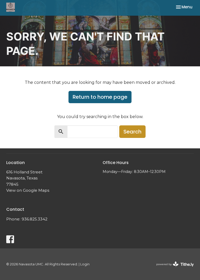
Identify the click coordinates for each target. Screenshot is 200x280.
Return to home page (100, 97)
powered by (172, 268)
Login (85, 264)
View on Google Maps (27, 190)
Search (132, 131)
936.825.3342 (34, 219)
